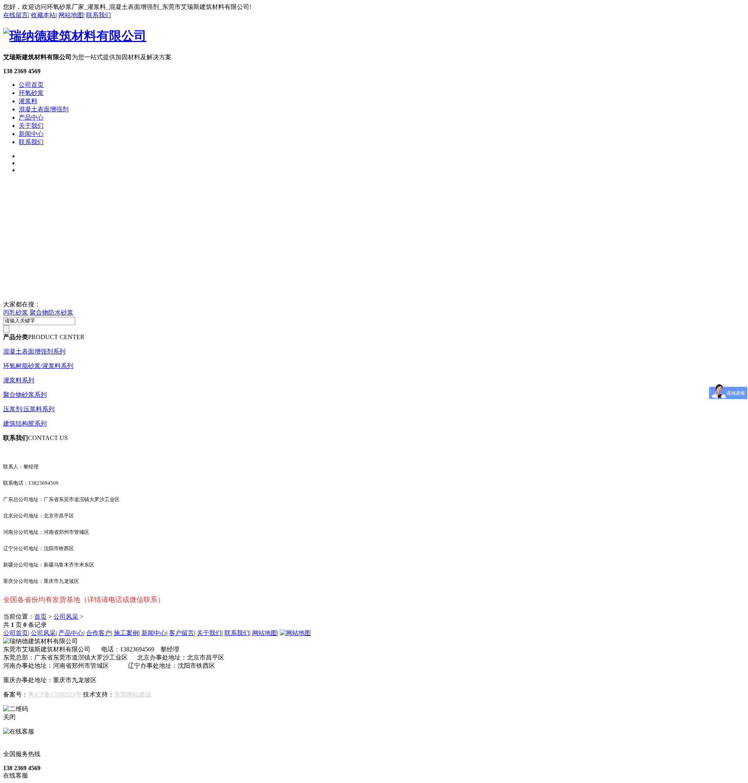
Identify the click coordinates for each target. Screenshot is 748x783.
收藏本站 (43, 15)
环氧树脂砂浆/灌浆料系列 (38, 365)
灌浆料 (28, 101)
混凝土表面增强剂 (44, 109)
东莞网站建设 (133, 694)
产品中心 (31, 117)
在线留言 (15, 15)
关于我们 (31, 125)
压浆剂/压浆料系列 (29, 409)
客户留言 (181, 633)
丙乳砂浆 (15, 312)
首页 (40, 616)
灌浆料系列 (18, 380)
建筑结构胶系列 (25, 423)
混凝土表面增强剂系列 (34, 351)
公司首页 (31, 84)
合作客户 (98, 633)
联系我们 (98, 15)
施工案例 (126, 633)
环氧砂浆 (31, 93)
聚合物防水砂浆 (51, 312)
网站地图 (70, 15)
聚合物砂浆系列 (25, 394)
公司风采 (65, 616)
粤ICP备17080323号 (54, 694)
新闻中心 (31, 133)
